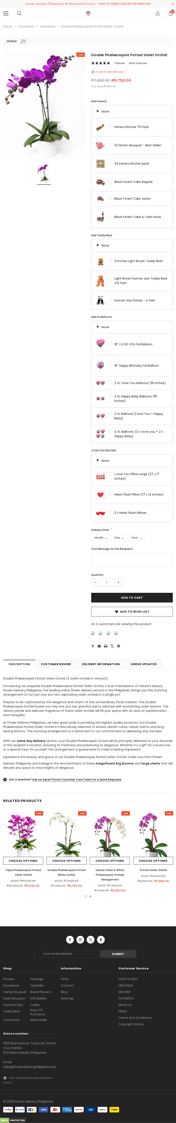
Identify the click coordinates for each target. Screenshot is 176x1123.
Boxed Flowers (40, 992)
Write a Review (138, 63)
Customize (11, 1020)
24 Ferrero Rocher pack (131, 163)
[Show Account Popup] (158, 13)
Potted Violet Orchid (153, 870)
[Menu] (5, 13)
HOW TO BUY (128, 979)
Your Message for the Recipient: (112, 549)
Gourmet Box (13, 1005)
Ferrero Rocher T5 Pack (131, 127)
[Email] (99, 645)
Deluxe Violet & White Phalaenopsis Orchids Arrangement (110, 874)
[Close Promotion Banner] (173, 4)
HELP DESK (125, 985)
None (105, 111)
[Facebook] (92, 645)
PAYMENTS (126, 998)
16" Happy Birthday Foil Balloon (136, 365)
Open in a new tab (70, 940)
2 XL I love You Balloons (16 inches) (140, 383)
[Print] (106, 646)
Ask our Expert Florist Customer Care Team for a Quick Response (76, 779)
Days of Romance (37, 1012)
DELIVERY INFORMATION (101, 664)
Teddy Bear (11, 1011)
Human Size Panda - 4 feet (134, 300)
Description (19, 664)
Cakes (34, 1005)
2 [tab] (90, 896)
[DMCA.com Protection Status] (13, 1120)
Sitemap (67, 998)
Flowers (8, 979)
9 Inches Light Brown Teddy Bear (138, 261)
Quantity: (97, 575)
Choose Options (23, 861)
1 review (119, 63)
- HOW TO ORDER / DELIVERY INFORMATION (123, 4)
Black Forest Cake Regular (133, 182)
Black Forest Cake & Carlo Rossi (137, 217)
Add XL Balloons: (101, 317)
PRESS (122, 1011)
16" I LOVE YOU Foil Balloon (133, 344)
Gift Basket (38, 998)
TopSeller (37, 985)
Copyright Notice (131, 1024)
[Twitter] (112, 646)
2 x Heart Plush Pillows (130, 513)
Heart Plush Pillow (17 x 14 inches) (139, 494)
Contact (67, 985)
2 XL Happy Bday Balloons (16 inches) (135, 398)
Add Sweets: (99, 101)
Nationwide (38, 1020)
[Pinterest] (118, 646)
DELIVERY (124, 992)
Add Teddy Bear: (102, 235)
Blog (64, 992)
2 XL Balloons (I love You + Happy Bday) (138, 416)
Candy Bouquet (15, 992)
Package (36, 979)
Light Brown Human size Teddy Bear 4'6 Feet (140, 280)
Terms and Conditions (135, 1018)
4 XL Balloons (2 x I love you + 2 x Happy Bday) (138, 433)
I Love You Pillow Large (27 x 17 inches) (136, 476)
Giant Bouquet (14, 998)
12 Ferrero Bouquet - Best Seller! (137, 145)
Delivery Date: (100, 530)
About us (125, 1005)
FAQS (65, 979)
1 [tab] (86, 896)
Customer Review (56, 664)
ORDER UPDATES (144, 664)
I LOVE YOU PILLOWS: (104, 450)
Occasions (11, 985)
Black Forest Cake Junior (132, 198)
